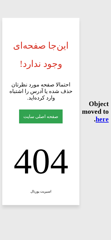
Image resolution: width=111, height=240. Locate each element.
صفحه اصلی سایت (40, 116)
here (102, 119)
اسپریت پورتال (40, 191)
